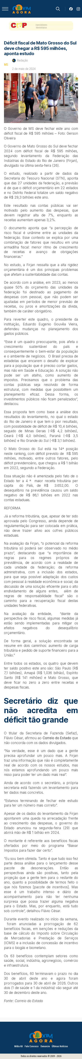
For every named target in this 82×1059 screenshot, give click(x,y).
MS (6, 65)
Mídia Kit (18, 1046)
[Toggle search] (58, 9)
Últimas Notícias (60, 1046)
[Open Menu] (5, 9)
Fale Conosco (32, 1046)
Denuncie (45, 1046)
